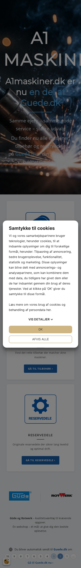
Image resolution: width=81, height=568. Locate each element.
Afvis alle (40, 339)
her (48, 310)
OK (40, 329)
